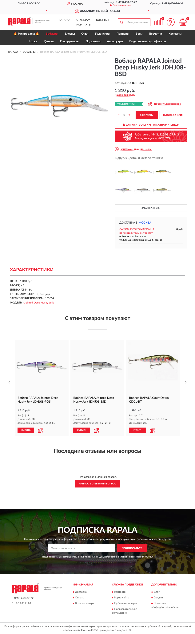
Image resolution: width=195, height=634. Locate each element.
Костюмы (175, 33)
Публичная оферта (125, 603)
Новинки (102, 20)
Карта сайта (121, 597)
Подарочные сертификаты (147, 41)
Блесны (70, 33)
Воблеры (52, 33)
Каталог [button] (65, 20)
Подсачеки (93, 41)
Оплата (79, 597)
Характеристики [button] (150, 208)
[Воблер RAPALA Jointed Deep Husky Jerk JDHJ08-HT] (143, 172)
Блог (157, 592)
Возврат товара (84, 603)
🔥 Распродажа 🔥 (26, 33)
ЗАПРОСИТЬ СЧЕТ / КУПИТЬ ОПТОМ (152, 125)
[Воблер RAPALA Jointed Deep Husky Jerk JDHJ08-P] (162, 172)
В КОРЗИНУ (146, 115)
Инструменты (69, 41)
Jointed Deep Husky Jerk (39, 302)
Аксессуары (115, 41)
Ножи (33, 41)
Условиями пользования (131, 557)
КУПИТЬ (25, 430)
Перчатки (155, 33)
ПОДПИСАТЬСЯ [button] (132, 548)
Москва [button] (145, 222)
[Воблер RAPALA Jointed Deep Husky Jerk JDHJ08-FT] (124, 172)
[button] (120, 5)
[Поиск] (121, 22)
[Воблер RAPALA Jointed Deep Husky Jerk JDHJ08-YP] (162, 190)
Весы (139, 33)
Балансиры (102, 33)
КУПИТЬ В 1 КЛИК (173, 115)
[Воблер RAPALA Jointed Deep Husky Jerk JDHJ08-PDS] (124, 190)
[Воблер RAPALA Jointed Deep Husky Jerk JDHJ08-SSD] (143, 190)
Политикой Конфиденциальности (97, 557)
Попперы (123, 33)
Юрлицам (83, 20)
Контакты (83, 24)
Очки (84, 33)
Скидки (158, 597)
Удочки (49, 41)
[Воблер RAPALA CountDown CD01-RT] (153, 367)
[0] (183, 22)
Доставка (81, 592)
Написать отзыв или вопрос (97, 484)
